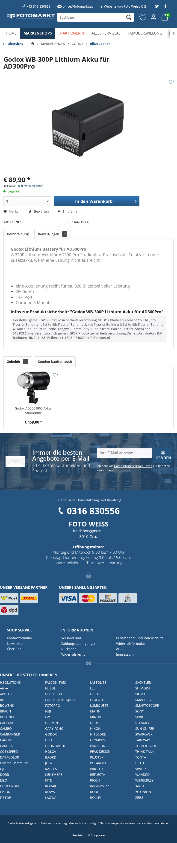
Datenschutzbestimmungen (133, 466)
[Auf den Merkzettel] (171, 82)
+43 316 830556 (38, 6)
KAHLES (51, 769)
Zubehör (17, 361)
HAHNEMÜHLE (56, 746)
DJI (2, 769)
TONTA (140, 757)
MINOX (95, 717)
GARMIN (51, 723)
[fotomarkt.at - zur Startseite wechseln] (31, 16)
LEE (92, 688)
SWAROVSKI (144, 734)
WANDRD (142, 774)
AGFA (4, 688)
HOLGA (50, 751)
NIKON (95, 728)
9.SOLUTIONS (10, 682)
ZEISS (139, 797)
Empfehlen (71, 211)
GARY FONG (54, 728)
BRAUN (5, 711)
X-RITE (140, 786)
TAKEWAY (142, 740)
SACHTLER (143, 682)
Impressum (125, 654)
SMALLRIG (143, 700)
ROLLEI (95, 797)
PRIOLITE (97, 769)
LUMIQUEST (99, 705)
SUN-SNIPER (144, 728)
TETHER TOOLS (146, 746)
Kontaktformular (19, 638)
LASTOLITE (98, 682)
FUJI (48, 711)
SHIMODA (142, 688)
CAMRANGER (10, 734)
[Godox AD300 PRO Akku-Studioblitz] (33, 388)
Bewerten (41, 211)
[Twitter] (157, 6)
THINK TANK (144, 751)
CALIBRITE (7, 723)
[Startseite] (33, 44)
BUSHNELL (8, 717)
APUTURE (7, 694)
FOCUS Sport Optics (60, 700)
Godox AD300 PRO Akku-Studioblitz (33, 410)
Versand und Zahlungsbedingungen (78, 641)
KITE (48, 780)
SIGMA (140, 694)
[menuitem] (95, 17)
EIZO (3, 780)
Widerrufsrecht (73, 654)
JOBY (49, 763)
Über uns (14, 649)
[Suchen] (129, 17)
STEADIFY (142, 723)
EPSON (5, 792)
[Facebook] (165, 6)
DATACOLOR (9, 757)
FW (47, 717)
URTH (139, 763)
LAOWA (50, 797)
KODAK (50, 786)
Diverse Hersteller (14, 763)
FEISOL (50, 688)
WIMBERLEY (144, 780)
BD (2, 700)
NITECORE (98, 734)
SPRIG (139, 717)
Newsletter (15, 643)
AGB (119, 649)
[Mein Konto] (153, 17)
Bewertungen (51, 234)
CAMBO (6, 728)
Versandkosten (78, 823)
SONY (139, 711)
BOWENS (7, 705)
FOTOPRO (52, 705)
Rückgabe (68, 649)
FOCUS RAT (53, 694)
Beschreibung (18, 234)
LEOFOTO (97, 700)
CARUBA (6, 746)
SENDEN (163, 457)
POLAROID (98, 763)
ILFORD (50, 757)
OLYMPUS (97, 740)
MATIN (95, 711)
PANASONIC (99, 746)
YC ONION (143, 792)
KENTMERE (53, 774)
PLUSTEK (96, 757)
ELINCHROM (9, 786)
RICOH (95, 780)
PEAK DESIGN (100, 751)
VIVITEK (141, 769)
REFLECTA (97, 774)
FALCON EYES (55, 682)
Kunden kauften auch (55, 361)
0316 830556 (93, 511)
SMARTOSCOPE (147, 705)
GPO (48, 740)
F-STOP (5, 797)
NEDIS (95, 723)
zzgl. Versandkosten (30, 186)
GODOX (51, 734)
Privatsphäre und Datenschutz (139, 638)
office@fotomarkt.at (78, 6)
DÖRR (4, 774)
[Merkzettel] (143, 17)
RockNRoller (99, 786)
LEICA (94, 694)
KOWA (50, 792)
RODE (94, 792)
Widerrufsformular (130, 643)
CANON (6, 740)
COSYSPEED (9, 751)
